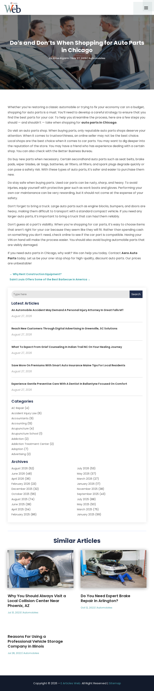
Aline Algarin (61, 58)
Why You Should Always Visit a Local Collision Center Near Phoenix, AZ (37, 600)
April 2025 (17, 509)
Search (136, 294)
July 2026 (83, 468)
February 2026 (20, 484)
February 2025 (20, 514)
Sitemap (115, 683)
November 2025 (87, 489)
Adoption (17, 449)
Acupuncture (20, 428)
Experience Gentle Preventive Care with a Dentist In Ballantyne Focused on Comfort (69, 384)
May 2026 (83, 474)
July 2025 (83, 499)
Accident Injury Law (24, 413)
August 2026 (19, 468)
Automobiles (97, 58)
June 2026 (18, 474)
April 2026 (17, 479)
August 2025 (19, 499)
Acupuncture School (24, 433)
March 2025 (84, 509)
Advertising (18, 454)
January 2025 (85, 514)
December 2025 (21, 489)
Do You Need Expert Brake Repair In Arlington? (105, 598)
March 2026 (84, 479)
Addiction (17, 439)
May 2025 (83, 504)
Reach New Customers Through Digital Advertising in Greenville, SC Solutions (64, 328)
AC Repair (17, 408)
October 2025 (20, 494)
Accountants (20, 418)
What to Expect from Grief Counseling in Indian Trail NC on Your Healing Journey (66, 347)
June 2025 (18, 504)
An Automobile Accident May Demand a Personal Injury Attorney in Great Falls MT (67, 310)
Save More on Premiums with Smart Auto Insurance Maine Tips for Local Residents (68, 365)
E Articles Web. (71, 683)
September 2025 (88, 494)
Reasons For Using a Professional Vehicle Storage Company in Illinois (35, 641)
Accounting (19, 423)
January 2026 (86, 484)
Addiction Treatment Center (30, 444)
